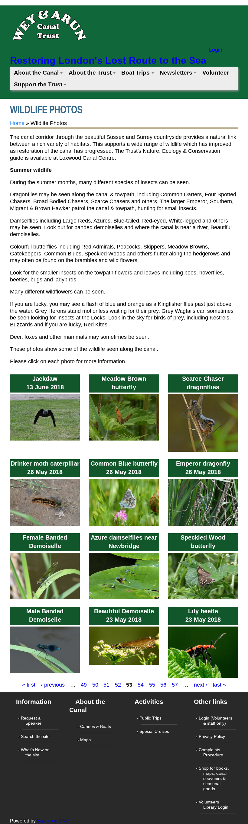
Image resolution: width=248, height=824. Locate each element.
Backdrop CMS (53, 820)
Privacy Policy (212, 736)
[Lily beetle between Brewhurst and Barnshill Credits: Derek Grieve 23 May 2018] (203, 678)
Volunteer (215, 72)
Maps (86, 739)
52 (118, 685)
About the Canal (36, 72)
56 (163, 685)
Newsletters (176, 72)
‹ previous (53, 685)
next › (200, 685)
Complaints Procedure (211, 752)
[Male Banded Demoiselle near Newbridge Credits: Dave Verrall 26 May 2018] (45, 673)
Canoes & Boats (96, 726)
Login (215, 50)
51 (106, 685)
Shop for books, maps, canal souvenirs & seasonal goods (214, 778)
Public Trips (151, 718)
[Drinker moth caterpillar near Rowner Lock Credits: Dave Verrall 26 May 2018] (45, 525)
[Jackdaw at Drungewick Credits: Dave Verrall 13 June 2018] (45, 441)
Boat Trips (135, 72)
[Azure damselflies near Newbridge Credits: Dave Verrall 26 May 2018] (124, 599)
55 (152, 685)
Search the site (36, 736)
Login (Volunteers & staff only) (216, 721)
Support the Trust (38, 84)
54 (141, 685)
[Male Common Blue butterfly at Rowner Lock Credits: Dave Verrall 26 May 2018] (124, 525)
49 (84, 685)
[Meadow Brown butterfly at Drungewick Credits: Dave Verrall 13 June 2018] (124, 441)
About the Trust (90, 72)
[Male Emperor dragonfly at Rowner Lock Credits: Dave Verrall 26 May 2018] (203, 525)
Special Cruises (155, 731)
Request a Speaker (31, 721)
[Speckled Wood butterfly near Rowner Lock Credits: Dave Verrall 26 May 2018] (203, 599)
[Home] (49, 27)
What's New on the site (36, 752)
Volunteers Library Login (214, 805)
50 (95, 685)
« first (28, 685)
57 (175, 685)
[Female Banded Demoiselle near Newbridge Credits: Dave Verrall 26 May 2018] (45, 599)
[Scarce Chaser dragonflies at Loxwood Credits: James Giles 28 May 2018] (203, 452)
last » (219, 685)
